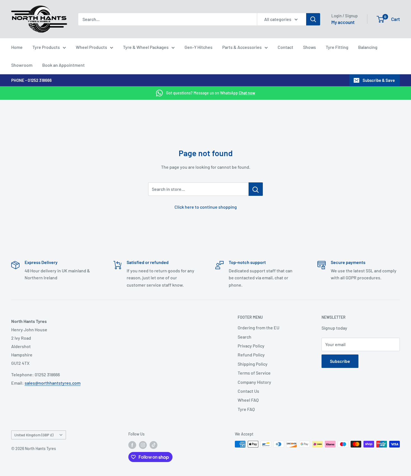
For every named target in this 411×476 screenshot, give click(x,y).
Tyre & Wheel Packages (146, 47)
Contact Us (248, 391)
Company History (254, 382)
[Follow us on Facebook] (132, 445)
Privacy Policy (251, 345)
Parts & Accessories (242, 47)
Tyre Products (46, 47)
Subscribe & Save (379, 80)
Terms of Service (254, 372)
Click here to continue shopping (205, 207)
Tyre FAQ (246, 409)
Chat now (247, 93)
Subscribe (340, 361)
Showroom (21, 65)
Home (17, 47)
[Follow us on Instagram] (143, 445)
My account (343, 22)
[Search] (313, 19)
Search (244, 336)
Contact (285, 47)
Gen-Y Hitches (198, 47)
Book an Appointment (63, 65)
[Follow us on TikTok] (153, 445)
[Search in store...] (256, 189)
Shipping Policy (253, 363)
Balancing (367, 47)
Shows (309, 47)
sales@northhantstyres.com (53, 382)
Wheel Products (91, 47)
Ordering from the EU (258, 327)
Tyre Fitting (337, 47)
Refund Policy (251, 354)
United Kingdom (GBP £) (33, 434)
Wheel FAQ (248, 400)
